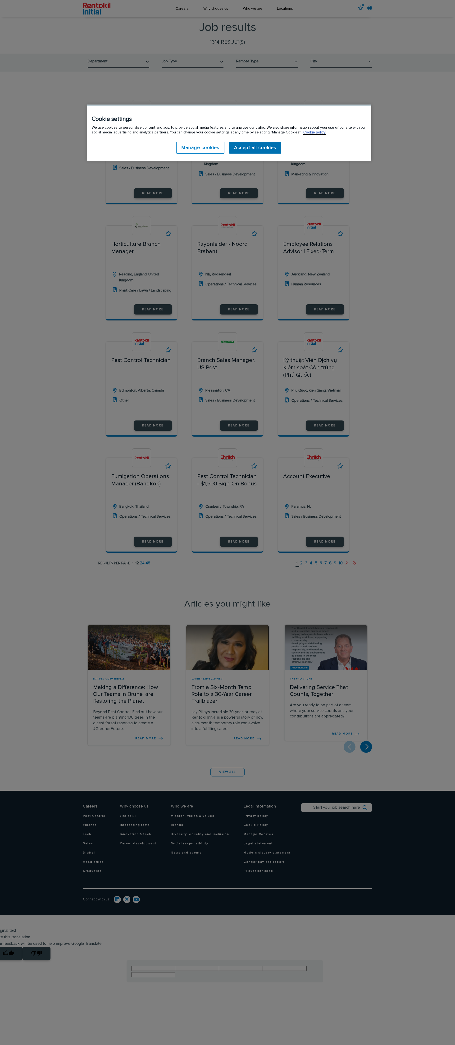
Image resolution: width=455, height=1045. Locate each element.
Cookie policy (314, 132)
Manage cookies (200, 147)
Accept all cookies (255, 147)
